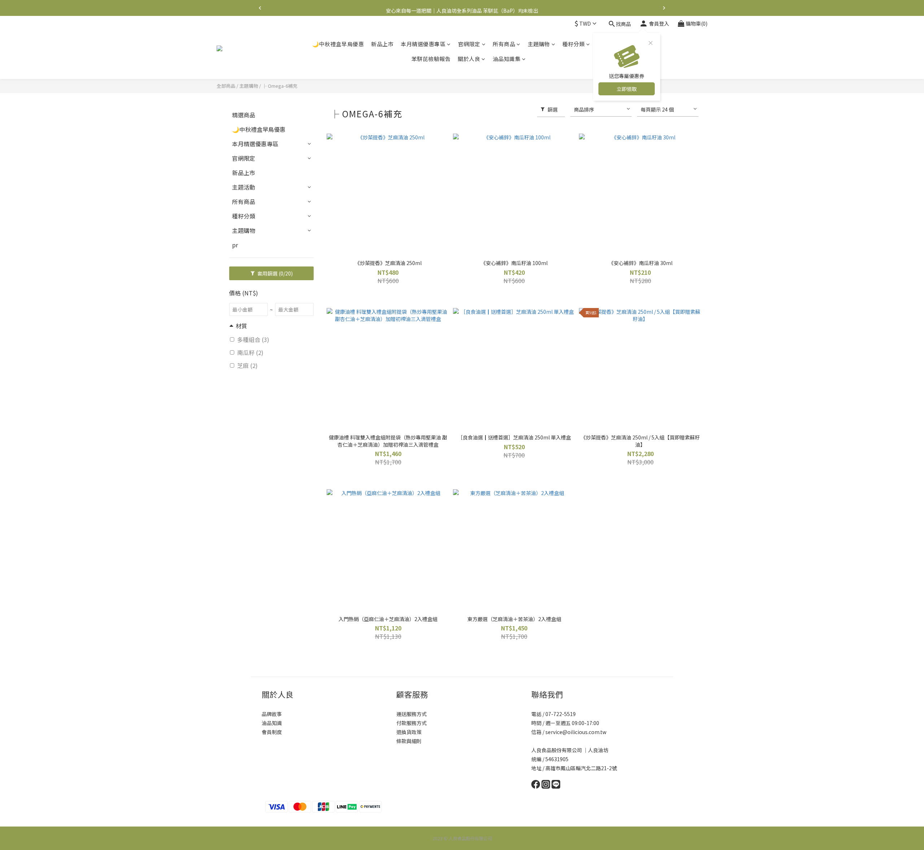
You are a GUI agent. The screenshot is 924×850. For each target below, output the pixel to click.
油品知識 (272, 723)
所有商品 (504, 44)
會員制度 (272, 732)
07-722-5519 (561, 713)
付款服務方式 (411, 723)
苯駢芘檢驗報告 (431, 59)
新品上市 (382, 44)
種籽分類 (573, 44)
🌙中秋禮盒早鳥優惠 (338, 44)
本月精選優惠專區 (423, 44)
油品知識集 (507, 59)
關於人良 (469, 59)
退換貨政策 (409, 732)
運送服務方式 (411, 713)
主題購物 (539, 44)
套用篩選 (274, 273)
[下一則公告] (664, 8)
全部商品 (226, 85)
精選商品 (243, 114)
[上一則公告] (260, 8)
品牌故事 (272, 713)
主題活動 (243, 187)
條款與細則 (409, 741)
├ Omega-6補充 (279, 85)
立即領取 (626, 88)
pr (235, 244)
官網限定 (469, 44)
